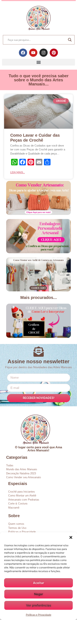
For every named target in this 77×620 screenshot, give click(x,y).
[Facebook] (23, 53)
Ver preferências (38, 605)
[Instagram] (43, 53)
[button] (71, 537)
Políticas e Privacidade (38, 614)
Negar (38, 594)
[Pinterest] (54, 53)
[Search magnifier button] (70, 40)
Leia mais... (17, 172)
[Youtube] (33, 53)
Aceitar (38, 583)
